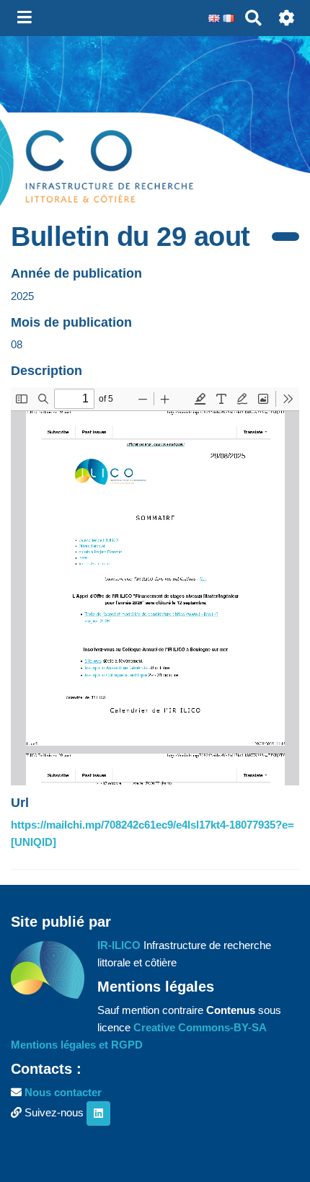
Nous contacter (63, 1092)
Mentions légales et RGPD (77, 1044)
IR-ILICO (119, 945)
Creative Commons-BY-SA (200, 1027)
